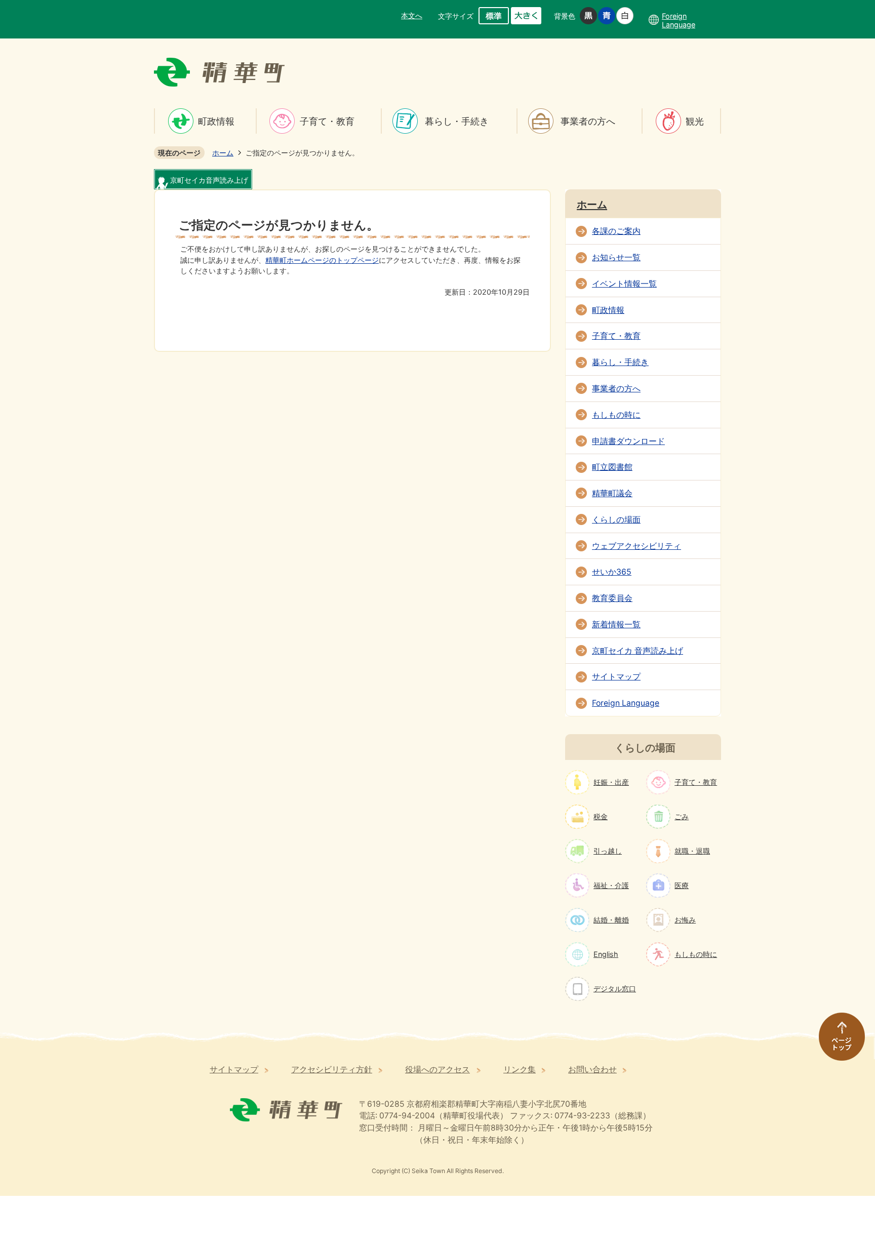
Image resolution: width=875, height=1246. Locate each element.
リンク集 (519, 1069)
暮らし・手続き (457, 121)
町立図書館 (612, 467)
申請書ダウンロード (628, 441)
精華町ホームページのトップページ (322, 260)
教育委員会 (612, 598)
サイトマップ (616, 676)
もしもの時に (616, 415)
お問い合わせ (592, 1069)
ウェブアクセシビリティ (636, 546)
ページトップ (837, 1041)
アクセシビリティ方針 (331, 1069)
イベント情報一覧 (624, 284)
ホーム (222, 152)
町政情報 (216, 121)
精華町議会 (612, 493)
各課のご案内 (616, 231)
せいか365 (611, 572)
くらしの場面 (616, 520)
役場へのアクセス (437, 1069)
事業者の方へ (588, 121)
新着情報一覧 (616, 624)
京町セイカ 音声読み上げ (637, 651)
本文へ (411, 15)
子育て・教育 (327, 121)
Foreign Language (625, 703)
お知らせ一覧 (616, 257)
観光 (695, 121)
